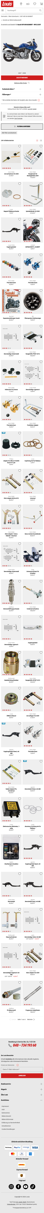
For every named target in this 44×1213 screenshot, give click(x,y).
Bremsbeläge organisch (33, 389)
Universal (32, 498)
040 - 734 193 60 (24, 1045)
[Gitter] (37, 140)
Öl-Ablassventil (11, 1010)
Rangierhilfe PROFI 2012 (33, 354)
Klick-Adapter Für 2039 (32, 972)
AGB (3, 1109)
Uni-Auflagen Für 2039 (32, 716)
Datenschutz (6, 1113)
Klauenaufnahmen (11, 937)
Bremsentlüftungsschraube (11, 609)
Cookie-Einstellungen (8, 1129)
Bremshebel (11, 901)
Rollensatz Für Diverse (11, 389)
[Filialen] (21, 3)
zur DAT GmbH (32, 109)
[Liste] (41, 140)
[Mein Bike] (27, 3)
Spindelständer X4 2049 (33, 211)
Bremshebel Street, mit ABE (33, 789)
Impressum (5, 1106)
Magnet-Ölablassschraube (11, 211)
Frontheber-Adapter (32, 425)
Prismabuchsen (11, 282)
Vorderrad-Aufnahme (33, 609)
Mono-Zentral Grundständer (33, 534)
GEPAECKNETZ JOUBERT (32, 247)
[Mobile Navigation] (2, 10)
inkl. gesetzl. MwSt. (21, 1202)
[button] (40, 10)
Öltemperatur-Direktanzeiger (33, 318)
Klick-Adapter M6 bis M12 (11, 498)
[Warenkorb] (41, 3)
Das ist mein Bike (22, 78)
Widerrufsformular (7, 1119)
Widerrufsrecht (6, 1116)
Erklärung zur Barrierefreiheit (11, 1122)
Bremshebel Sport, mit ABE (32, 901)
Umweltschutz (6, 1126)
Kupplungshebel (11, 247)
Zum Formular (18, 118)
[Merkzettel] (34, 3)
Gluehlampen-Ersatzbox (11, 864)
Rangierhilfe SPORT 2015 (32, 680)
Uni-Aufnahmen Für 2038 (11, 174)
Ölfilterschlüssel (11, 716)
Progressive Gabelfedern (33, 1010)
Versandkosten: (11, 1204)
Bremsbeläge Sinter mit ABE (33, 937)
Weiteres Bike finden (20, 83)
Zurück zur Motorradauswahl (11, 20)
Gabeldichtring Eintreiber (11, 680)
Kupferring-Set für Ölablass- (33, 461)
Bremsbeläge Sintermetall (11, 354)
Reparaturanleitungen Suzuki (11, 318)
